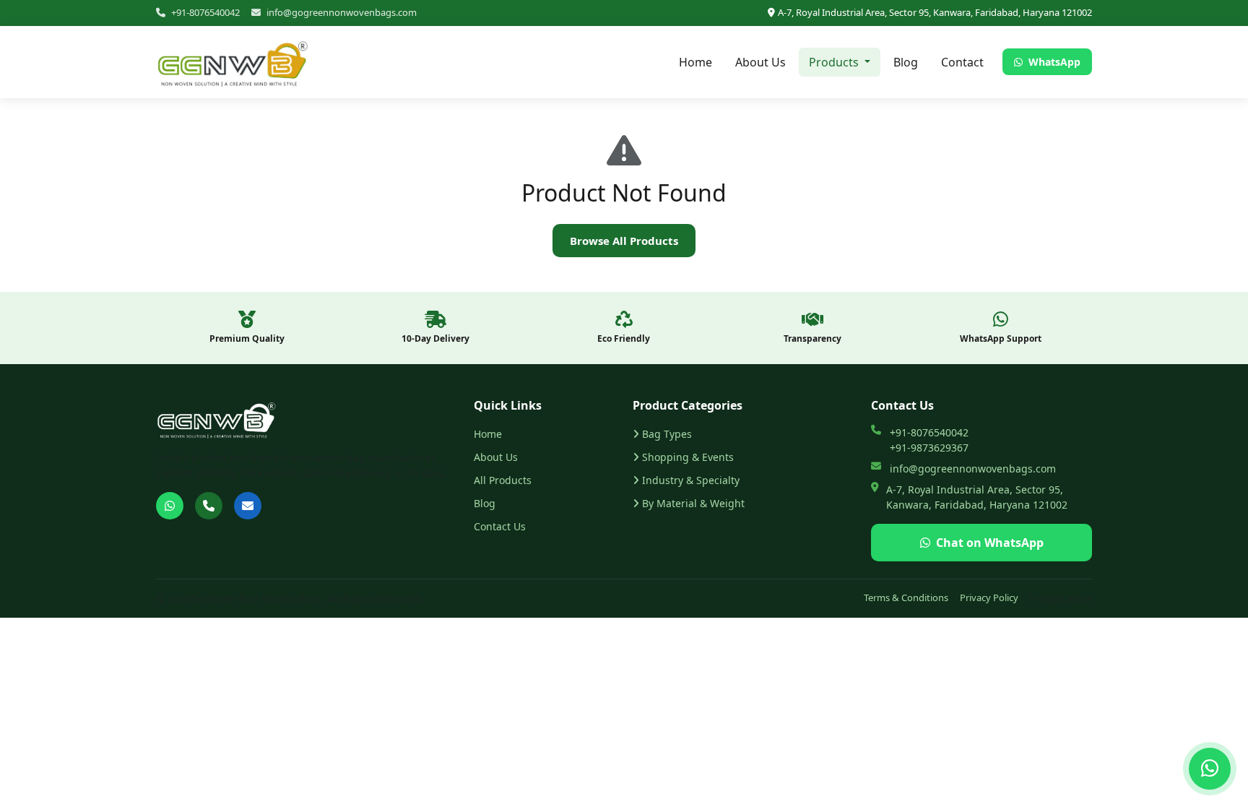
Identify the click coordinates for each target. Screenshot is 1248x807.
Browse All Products (624, 240)
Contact (962, 62)
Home (695, 62)
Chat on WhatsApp (990, 543)
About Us (760, 62)
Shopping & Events (688, 457)
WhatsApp (1053, 62)
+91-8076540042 (205, 12)
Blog (905, 62)
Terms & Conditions (906, 597)
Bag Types (667, 434)
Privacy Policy (989, 597)
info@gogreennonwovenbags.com (341, 12)
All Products (503, 480)
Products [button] (835, 62)
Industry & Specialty (691, 480)
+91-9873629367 (929, 447)
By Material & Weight (693, 503)
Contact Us (500, 526)
